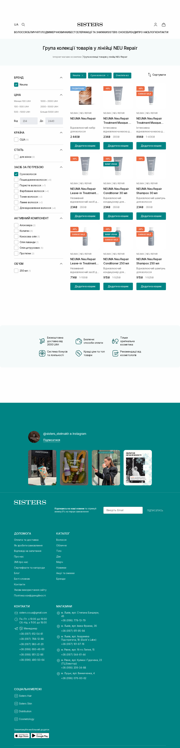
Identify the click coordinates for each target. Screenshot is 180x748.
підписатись (155, 510)
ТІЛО (42, 32)
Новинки (61, 567)
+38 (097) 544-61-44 (73, 654)
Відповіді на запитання (27, 550)
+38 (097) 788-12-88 (31, 638)
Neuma (74, 113)
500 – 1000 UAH (22, 112)
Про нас (19, 556)
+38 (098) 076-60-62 (73, 678)
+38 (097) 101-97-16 (72, 643)
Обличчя (61, 545)
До (41, 120)
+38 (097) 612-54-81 (31, 633)
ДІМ (47, 32)
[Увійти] (155, 24)
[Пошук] (23, 24)
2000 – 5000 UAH (49, 106)
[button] (78, 75)
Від (16, 120)
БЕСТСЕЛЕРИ (77, 32)
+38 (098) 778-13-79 (73, 620)
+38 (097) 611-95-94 (73, 630)
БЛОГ (151, 32)
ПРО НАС (142, 32)
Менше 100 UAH (22, 101)
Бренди (60, 578)
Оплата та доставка (26, 539)
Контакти (19, 584)
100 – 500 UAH (21, 106)
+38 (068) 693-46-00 (31, 649)
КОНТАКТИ (161, 32)
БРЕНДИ (132, 32)
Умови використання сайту (30, 589)
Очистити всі (122, 75)
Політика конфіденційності (30, 595)
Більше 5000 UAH (49, 112)
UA (16, 24)
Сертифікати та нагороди (29, 567)
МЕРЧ (53, 32)
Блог (17, 573)
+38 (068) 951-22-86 (31, 654)
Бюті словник (22, 578)
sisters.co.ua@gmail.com (33, 612)
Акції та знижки (65, 573)
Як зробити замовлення (28, 545)
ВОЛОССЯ (20, 32)
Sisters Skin (25, 703)
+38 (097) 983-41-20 (31, 644)
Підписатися (51, 440)
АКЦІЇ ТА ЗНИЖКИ (96, 32)
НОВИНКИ (63, 32)
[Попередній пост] (34, 467)
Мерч (59, 561)
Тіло (58, 550)
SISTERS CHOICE (117, 32)
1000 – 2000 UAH (49, 101)
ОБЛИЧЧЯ (32, 32)
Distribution (25, 711)
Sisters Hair (25, 695)
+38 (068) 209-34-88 (73, 667)
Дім (58, 556)
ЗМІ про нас (21, 561)
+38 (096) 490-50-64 (31, 659)
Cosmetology (26, 719)
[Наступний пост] (146, 467)
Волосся (61, 539)
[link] (163, 24)
